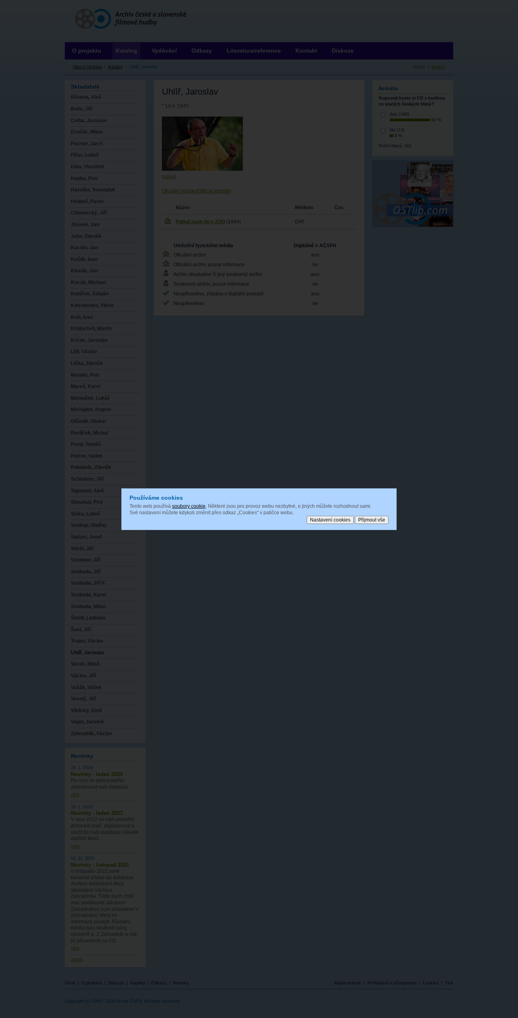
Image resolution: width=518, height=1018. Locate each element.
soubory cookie (189, 506)
